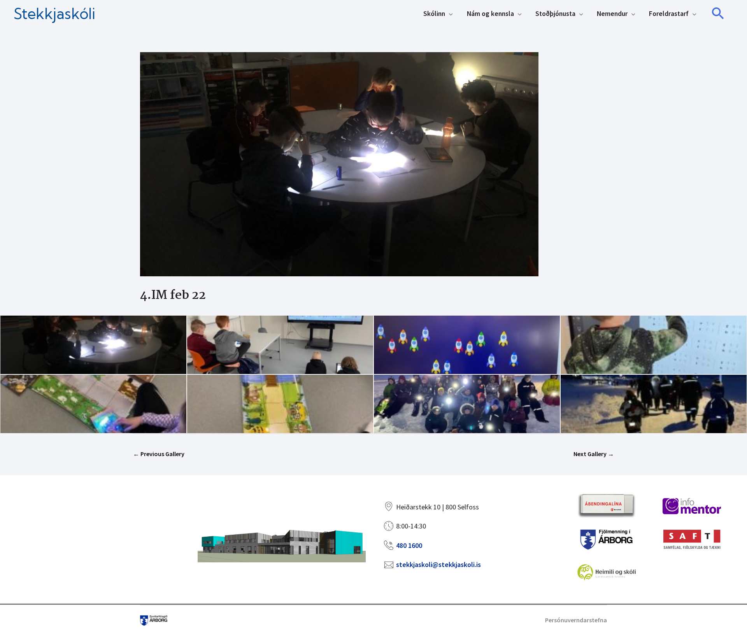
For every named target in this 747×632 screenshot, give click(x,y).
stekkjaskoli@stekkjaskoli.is (438, 564)
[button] (718, 13)
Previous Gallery (158, 454)
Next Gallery (593, 454)
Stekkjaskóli (54, 13)
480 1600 (409, 545)
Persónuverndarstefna (576, 620)
